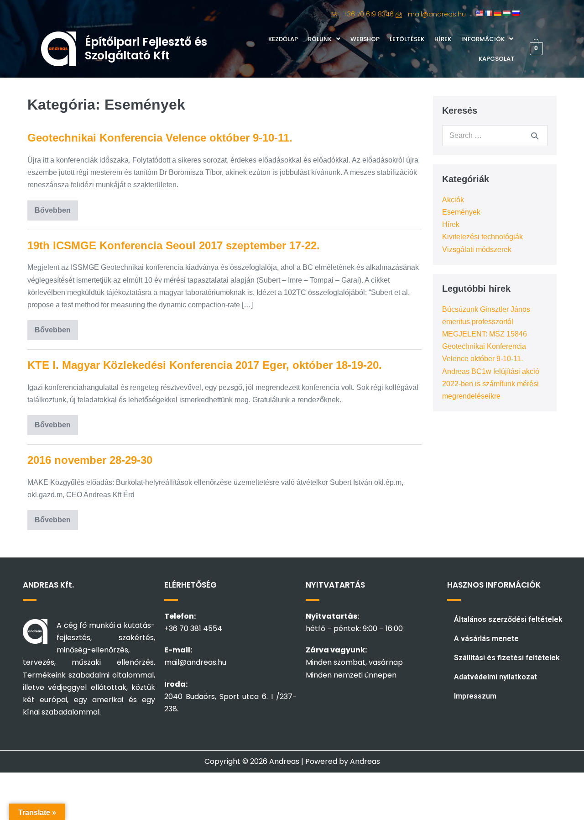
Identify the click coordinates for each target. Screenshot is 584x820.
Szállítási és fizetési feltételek (507, 657)
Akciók (453, 200)
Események (461, 212)
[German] (497, 13)
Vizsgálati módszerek (476, 249)
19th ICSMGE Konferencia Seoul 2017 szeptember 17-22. (173, 245)
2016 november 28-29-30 (89, 460)
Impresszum (475, 696)
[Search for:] (495, 135)
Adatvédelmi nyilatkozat (495, 677)
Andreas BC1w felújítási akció (490, 371)
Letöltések (407, 39)
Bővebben (56, 207)
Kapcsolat (496, 58)
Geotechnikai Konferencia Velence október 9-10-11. (159, 137)
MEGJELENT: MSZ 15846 (484, 334)
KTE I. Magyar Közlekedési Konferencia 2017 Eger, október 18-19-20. (204, 365)
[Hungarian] (506, 13)
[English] (479, 13)
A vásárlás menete (486, 638)
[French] (488, 13)
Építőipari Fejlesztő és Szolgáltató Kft (146, 48)
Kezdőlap (283, 39)
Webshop (365, 39)
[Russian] (515, 13)
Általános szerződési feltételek (508, 619)
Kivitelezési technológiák (482, 237)
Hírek (442, 39)
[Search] (535, 135)
